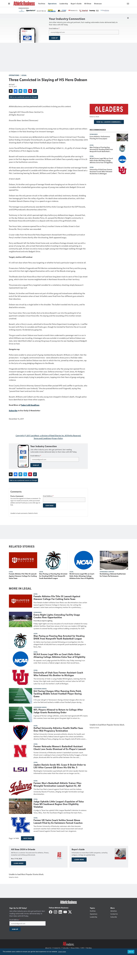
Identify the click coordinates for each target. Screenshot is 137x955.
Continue (49, 505)
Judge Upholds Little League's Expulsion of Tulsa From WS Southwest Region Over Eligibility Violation (59, 804)
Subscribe (13, 410)
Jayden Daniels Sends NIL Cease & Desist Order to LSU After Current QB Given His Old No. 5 (60, 766)
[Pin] (30, 91)
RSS (82, 948)
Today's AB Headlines (30, 405)
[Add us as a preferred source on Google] (35, 91)
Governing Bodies (40, 688)
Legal (24, 75)
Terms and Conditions (42, 438)
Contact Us (56, 948)
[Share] (15, 91)
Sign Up (54, 38)
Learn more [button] (62, 951)
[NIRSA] (97, 10)
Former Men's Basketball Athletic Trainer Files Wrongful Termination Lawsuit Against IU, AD (57, 784)
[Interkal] (34, 10)
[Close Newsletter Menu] (128, 18)
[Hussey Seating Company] (23, 10)
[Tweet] (25, 91)
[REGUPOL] (66, 10)
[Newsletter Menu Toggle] (128, 3)
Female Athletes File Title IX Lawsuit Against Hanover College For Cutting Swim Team (23, 576)
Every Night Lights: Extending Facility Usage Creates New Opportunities (57, 616)
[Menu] (9, 3)
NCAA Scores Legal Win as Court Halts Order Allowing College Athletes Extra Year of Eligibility (101, 160)
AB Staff (11, 84)
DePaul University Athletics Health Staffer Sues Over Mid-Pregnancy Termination (58, 729)
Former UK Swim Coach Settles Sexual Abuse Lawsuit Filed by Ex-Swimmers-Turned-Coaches (58, 821)
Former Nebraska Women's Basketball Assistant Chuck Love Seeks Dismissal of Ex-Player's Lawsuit (60, 747)
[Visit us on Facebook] (50, 912)
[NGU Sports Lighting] (88, 10)
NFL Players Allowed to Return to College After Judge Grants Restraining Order (58, 711)
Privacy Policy (57, 438)
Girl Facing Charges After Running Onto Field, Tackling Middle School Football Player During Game (58, 694)
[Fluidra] (106, 10)
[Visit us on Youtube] (65, 912)
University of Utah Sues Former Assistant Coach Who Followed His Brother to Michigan (101, 171)
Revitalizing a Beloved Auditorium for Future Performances (113, 575)
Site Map (89, 948)
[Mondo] (77, 10)
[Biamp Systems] (44, 10)
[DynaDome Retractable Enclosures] (55, 10)
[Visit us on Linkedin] (60, 912)
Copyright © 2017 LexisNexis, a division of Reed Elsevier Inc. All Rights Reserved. (48, 435)
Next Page (27, 838)
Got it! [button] (131, 951)
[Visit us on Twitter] (70, 912)
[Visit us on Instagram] (55, 912)
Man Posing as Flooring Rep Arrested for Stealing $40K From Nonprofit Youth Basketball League (101, 149)
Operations (14, 75)
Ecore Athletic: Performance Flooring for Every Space (100, 137)
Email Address (54, 28)
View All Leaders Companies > (108, 122)
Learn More (18, 863)
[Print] (11, 91)
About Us (48, 948)
